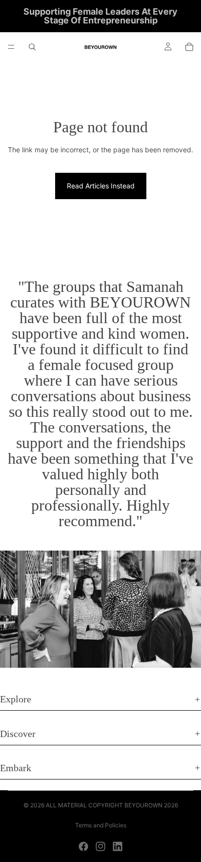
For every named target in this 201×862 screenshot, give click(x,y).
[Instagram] (100, 846)
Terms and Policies (100, 825)
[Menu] (11, 47)
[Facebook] (83, 846)
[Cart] (189, 47)
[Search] (32, 47)
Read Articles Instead (101, 186)
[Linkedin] (117, 846)
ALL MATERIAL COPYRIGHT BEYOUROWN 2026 (112, 805)
